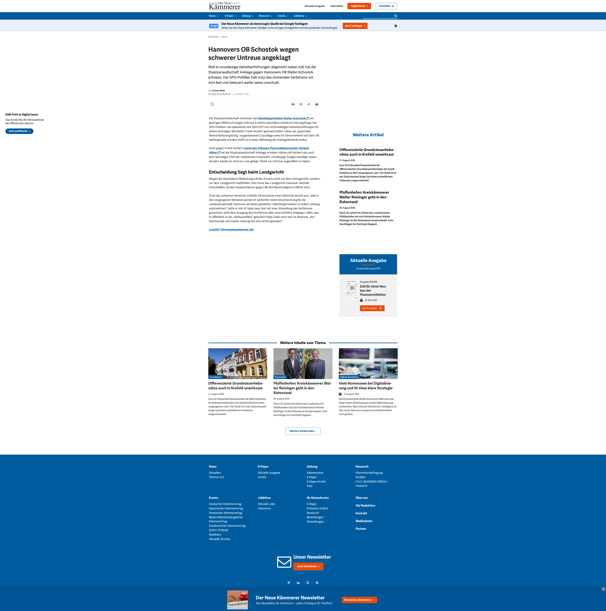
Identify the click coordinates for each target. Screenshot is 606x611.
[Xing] (289, 583)
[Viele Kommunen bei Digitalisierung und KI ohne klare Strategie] (368, 363)
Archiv (262, 477)
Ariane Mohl (218, 90)
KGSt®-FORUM (218, 530)
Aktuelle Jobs (266, 504)
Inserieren (264, 508)
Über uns (362, 498)
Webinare (215, 534)
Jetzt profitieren (18, 131)
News (224, 36)
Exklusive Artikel (317, 508)
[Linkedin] (298, 583)
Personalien (280, 377)
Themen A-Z (216, 477)
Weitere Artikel (368, 135)
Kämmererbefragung (369, 473)
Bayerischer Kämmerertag (226, 508)
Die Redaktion (365, 505)
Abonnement (315, 473)
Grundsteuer (216, 377)
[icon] (284, 565)
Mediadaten (364, 521)
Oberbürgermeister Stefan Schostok (282, 118)
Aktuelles (215, 473)
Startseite (213, 36)
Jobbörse (264, 498)
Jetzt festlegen (354, 25)
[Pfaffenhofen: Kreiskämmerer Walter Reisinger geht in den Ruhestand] (302, 363)
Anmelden (385, 6)
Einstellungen (315, 521)
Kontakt (361, 513)
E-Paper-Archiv (316, 481)
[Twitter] (308, 583)
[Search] (395, 15)
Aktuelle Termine (219, 539)
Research (362, 467)
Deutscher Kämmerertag (225, 504)
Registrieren (358, 6)
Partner (361, 529)
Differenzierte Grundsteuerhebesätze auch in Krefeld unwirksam (366, 152)
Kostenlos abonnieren (358, 600)
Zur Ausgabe (369, 308)
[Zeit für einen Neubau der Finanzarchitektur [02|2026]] (351, 289)
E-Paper (263, 467)
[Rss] (317, 583)
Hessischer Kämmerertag (225, 513)
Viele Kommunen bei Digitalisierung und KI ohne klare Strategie (366, 385)
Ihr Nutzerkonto (318, 498)
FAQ (309, 486)
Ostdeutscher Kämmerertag (227, 526)
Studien (360, 477)
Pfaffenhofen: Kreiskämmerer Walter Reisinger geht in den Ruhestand (364, 197)
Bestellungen (315, 517)
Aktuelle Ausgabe (315, 6)
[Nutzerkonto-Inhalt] (361, 301)
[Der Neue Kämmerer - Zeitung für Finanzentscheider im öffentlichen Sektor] (225, 6)
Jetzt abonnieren (307, 566)
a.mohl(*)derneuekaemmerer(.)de (231, 229)
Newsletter (336, 6)
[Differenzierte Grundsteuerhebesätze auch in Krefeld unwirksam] (237, 363)
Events (213, 498)
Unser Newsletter (312, 557)
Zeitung (312, 467)
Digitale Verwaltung (349, 377)
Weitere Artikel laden (302, 431)
